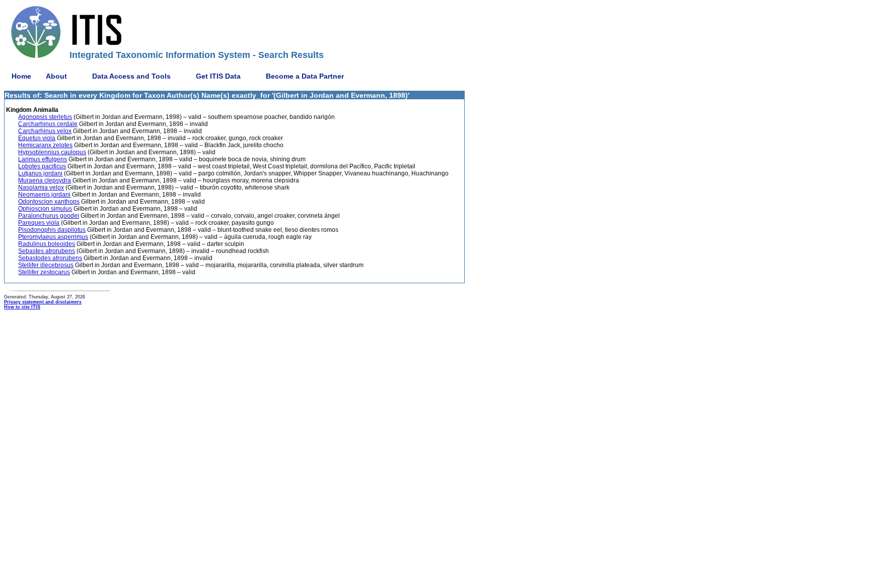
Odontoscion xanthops (49, 201)
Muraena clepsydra (44, 180)
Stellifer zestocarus (44, 272)
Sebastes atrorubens (46, 251)
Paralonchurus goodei (48, 215)
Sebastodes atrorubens (50, 258)
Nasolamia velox (41, 187)
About (56, 76)
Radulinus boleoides (46, 243)
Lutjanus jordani (40, 173)
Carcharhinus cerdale (48, 124)
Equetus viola (36, 138)
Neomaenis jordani (44, 194)
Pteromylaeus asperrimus (53, 236)
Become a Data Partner (305, 76)
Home (21, 76)
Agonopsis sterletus (45, 116)
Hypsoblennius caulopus (52, 152)
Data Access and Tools (131, 76)
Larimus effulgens (42, 159)
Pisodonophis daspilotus (52, 229)
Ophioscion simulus (45, 208)
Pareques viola (38, 222)
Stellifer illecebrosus (46, 265)
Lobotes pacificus (42, 166)
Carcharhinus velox (44, 131)
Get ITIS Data (218, 76)
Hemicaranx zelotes (45, 145)
